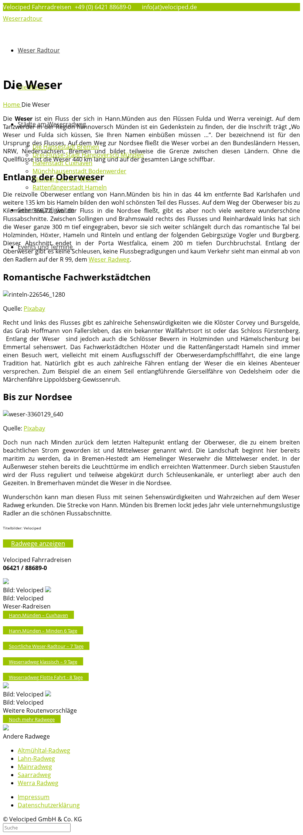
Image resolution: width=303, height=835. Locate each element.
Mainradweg (35, 767)
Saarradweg (34, 775)
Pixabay (34, 308)
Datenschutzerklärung (49, 805)
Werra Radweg (38, 783)
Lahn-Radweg (36, 758)
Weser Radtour (39, 50)
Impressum (34, 797)
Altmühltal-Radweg (44, 750)
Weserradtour (22, 18)
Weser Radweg (109, 259)
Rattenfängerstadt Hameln (70, 187)
